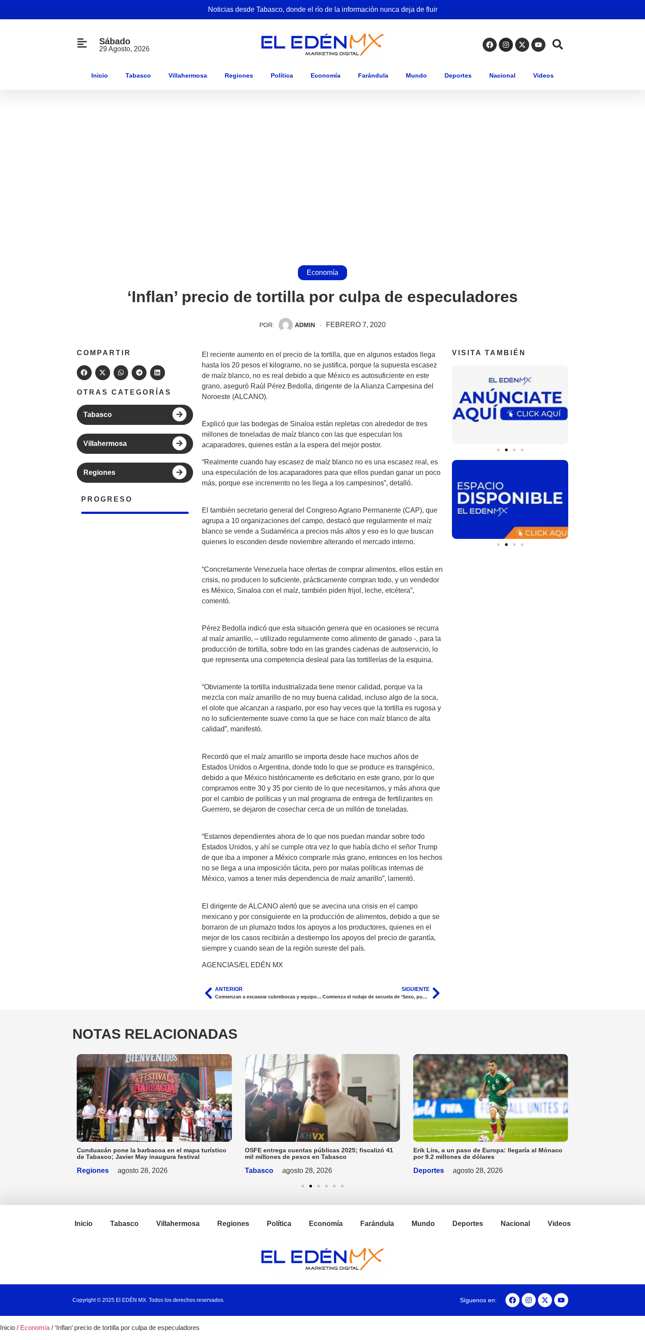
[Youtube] (538, 45)
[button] (84, 372)
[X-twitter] (522, 45)
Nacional (502, 75)
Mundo (416, 75)
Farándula (373, 75)
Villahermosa (187, 75)
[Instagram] (506, 45)
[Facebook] (490, 45)
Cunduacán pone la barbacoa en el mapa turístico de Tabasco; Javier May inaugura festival (151, 1153)
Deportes (458, 75)
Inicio (99, 75)
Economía (325, 75)
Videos (543, 75)
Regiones (239, 75)
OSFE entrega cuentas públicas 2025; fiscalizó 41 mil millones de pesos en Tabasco (319, 1153)
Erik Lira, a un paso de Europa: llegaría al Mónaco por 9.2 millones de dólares (488, 1153)
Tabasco (138, 75)
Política (282, 75)
